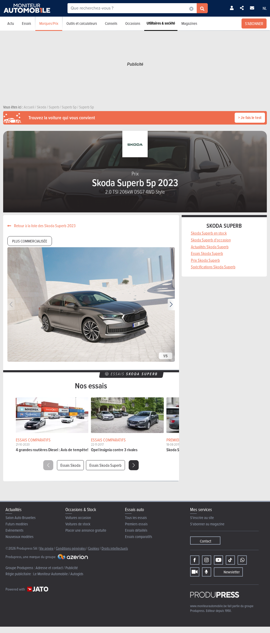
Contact (205, 541)
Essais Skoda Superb (105, 465)
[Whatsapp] (242, 560)
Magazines (189, 23)
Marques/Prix (48, 23)
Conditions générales (71, 548)
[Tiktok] (230, 560)
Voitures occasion (78, 517)
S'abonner (254, 23)
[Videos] (194, 572)
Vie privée (46, 548)
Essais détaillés (136, 530)
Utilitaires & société (161, 23)
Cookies (93, 548)
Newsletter (232, 572)
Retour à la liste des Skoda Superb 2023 (44, 226)
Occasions (132, 23)
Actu (10, 23)
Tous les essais (136, 517)
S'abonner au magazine (207, 524)
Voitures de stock (77, 524)
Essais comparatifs (138, 536)
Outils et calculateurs (81, 23)
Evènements (14, 530)
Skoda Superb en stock (209, 233)
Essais (26, 23)
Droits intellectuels (115, 548)
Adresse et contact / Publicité (57, 567)
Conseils (111, 23)
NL (265, 8)
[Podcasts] (206, 572)
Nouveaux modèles (19, 536)
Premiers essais (136, 524)
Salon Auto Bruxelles (21, 517)
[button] (171, 304)
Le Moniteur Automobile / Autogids (58, 574)
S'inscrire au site (202, 517)
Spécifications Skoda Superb (213, 267)
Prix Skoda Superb (205, 260)
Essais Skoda (70, 465)
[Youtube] (218, 560)
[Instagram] (206, 560)
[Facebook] (194, 560)
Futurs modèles (17, 524)
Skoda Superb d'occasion (211, 240)
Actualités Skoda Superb (210, 247)
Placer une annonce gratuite (85, 530)
